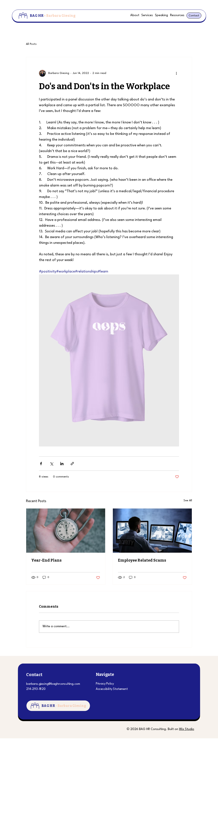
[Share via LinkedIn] (62, 464)
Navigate (105, 674)
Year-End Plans (46, 560)
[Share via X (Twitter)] (51, 464)
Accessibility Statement (112, 689)
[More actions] (176, 73)
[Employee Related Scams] (152, 530)
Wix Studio (186, 729)
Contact (34, 674)
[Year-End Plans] (65, 530)
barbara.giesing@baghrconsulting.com (53, 684)
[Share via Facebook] (41, 464)
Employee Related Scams (142, 560)
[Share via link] (72, 464)
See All (188, 500)
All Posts (31, 44)
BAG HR (53, 16)
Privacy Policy (105, 683)
